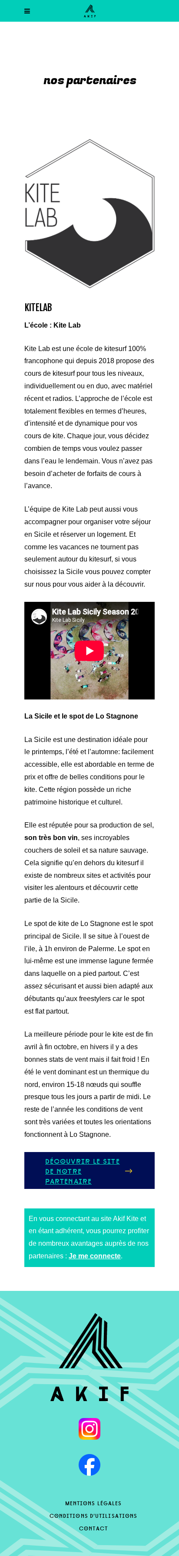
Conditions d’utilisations (94, 1515)
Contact (93, 1527)
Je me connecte (95, 1256)
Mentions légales (93, 1502)
